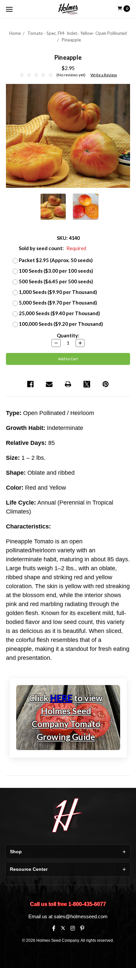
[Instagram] (72, 928)
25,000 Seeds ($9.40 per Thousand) (59, 313)
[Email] (49, 384)
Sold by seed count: (52, 248)
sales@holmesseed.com (81, 916)
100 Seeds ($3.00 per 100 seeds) (56, 271)
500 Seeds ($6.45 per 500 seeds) (56, 281)
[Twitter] (87, 384)
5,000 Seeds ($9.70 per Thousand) (58, 303)
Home (15, 33)
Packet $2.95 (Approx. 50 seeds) (56, 260)
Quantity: (68, 335)
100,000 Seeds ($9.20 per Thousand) (61, 324)
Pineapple (71, 39)
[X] (63, 928)
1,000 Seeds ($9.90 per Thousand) (58, 292)
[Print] (68, 384)
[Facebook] (30, 384)
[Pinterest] (105, 384)
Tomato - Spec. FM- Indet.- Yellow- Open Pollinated (77, 33)
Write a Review (103, 74)
